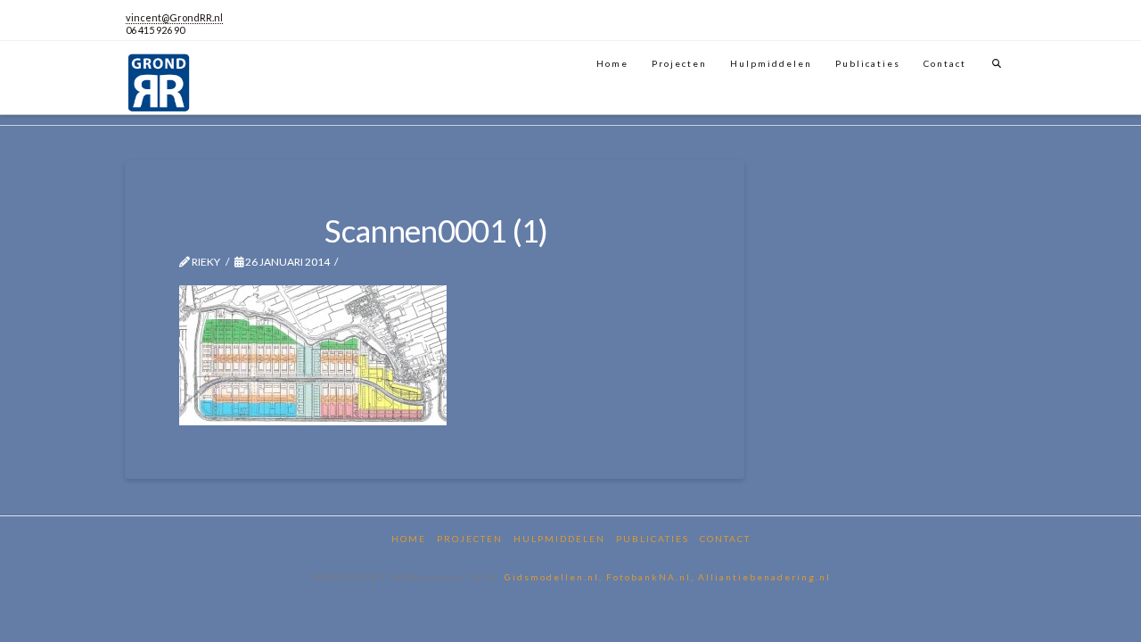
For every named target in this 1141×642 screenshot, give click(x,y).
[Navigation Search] (997, 61)
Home (408, 538)
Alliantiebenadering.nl (764, 577)
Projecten (470, 538)
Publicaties (652, 538)
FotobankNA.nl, (652, 577)
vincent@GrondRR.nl (174, 17)
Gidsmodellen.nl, (555, 577)
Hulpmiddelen (559, 538)
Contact (725, 538)
